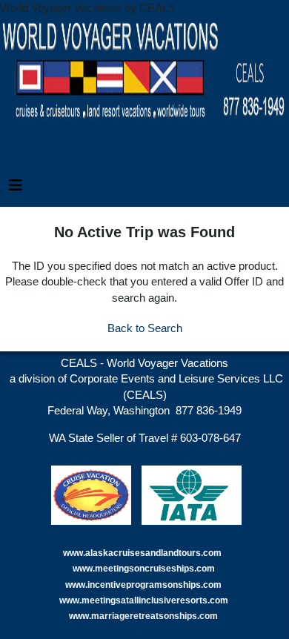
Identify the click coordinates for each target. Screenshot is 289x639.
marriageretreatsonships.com (155, 616)
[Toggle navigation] (15, 189)
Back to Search (144, 328)
